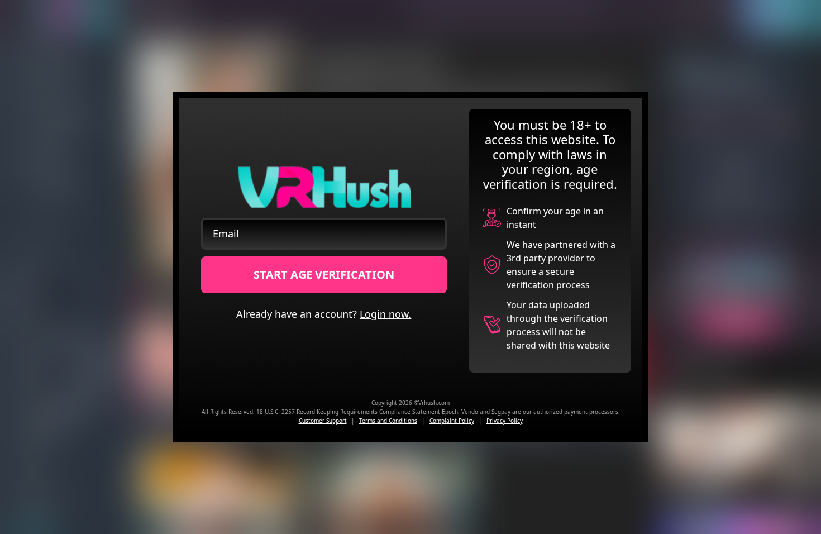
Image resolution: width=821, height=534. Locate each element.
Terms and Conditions (388, 421)
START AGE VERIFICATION (324, 274)
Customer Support (323, 421)
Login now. (385, 314)
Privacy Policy (504, 421)
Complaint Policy (451, 421)
